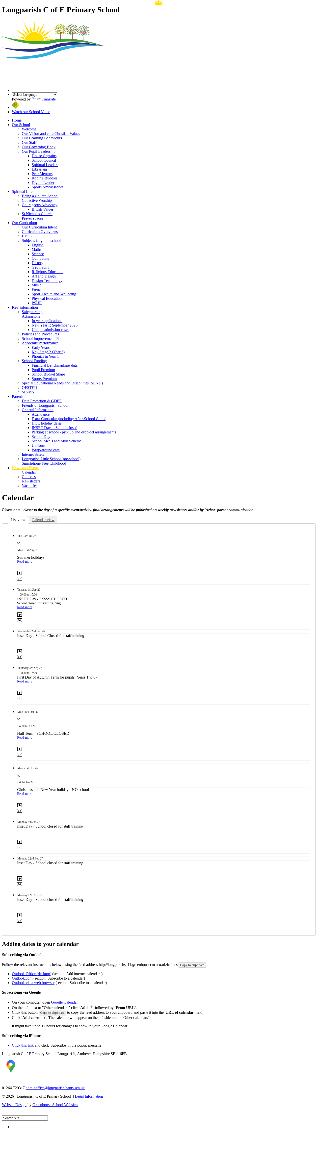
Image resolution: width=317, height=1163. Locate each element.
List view (18, 520)
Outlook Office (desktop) (31, 974)
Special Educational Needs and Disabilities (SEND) (62, 383)
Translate (49, 99)
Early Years (41, 347)
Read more (24, 561)
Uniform (38, 445)
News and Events (25, 468)
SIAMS (28, 392)
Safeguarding (32, 312)
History (37, 263)
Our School (21, 125)
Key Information (25, 307)
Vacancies (29, 485)
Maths (36, 249)
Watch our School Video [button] (31, 112)
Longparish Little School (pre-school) (51, 459)
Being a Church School (40, 196)
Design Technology (47, 280)
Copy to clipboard (192, 965)
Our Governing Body (38, 147)
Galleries (29, 477)
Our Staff (29, 142)
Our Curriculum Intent (39, 227)
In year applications (47, 321)
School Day (41, 436)
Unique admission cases (50, 330)
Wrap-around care (46, 450)
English (38, 245)
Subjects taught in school (41, 240)
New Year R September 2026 (55, 325)
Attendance (41, 414)
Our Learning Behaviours (42, 138)
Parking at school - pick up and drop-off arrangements (74, 432)
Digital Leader (43, 182)
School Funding (34, 361)
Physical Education (47, 298)
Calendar (29, 472)
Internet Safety (33, 454)
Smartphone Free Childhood (44, 463)
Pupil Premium (43, 370)
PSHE (37, 303)
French (37, 289)
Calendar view (43, 520)
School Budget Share (48, 374)
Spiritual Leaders (45, 165)
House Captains (44, 156)
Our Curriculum (24, 223)
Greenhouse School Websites (55, 1105)
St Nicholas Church (37, 214)
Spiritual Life (22, 191)
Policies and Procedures (40, 334)
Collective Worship (37, 200)
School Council (44, 160)
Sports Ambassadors (47, 187)
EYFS (27, 236)
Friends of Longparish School (45, 405)
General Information (37, 410)
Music (36, 285)
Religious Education (47, 272)
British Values (42, 209)
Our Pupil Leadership (38, 151)
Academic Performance (40, 343)
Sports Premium (44, 379)
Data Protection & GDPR (42, 401)
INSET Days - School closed (54, 428)
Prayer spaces (32, 218)
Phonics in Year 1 (45, 356)
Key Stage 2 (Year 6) (48, 352)
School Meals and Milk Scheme (56, 441)
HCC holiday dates (47, 423)
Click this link (23, 1045)
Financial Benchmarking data (55, 365)
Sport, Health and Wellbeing (54, 294)
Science (38, 254)
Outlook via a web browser (33, 983)
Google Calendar (64, 1002)
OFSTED (29, 387)
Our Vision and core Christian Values (51, 133)
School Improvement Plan (42, 338)
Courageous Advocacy (39, 205)
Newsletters (31, 481)
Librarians (40, 169)
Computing (40, 258)
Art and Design (44, 276)
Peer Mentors (42, 174)
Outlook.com (22, 978)
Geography (40, 267)
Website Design (14, 1105)
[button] (15, 107)
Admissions (31, 316)
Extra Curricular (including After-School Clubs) (69, 419)
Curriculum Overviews (40, 231)
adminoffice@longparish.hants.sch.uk (55, 1088)
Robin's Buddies (44, 178)
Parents (17, 396)
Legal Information (89, 1096)
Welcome (29, 129)
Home (17, 120)
